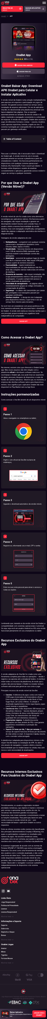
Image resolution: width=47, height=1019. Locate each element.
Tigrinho (4, 955)
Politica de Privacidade (9, 905)
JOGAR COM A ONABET (39, 1014)
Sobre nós (5, 929)
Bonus (3, 935)
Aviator (4, 948)
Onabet (3, 16)
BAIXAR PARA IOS (25, 71)
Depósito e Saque (7, 932)
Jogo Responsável (8, 902)
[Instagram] (3, 891)
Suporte (4, 925)
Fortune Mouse (7, 958)
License (4, 909)
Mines (3, 952)
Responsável (12, 912)
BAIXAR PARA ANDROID (25, 65)
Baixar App (24, 321)
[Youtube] (8, 891)
